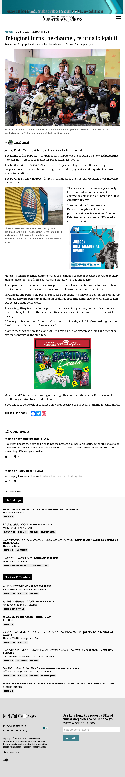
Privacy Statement (14, 725)
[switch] (45, 728)
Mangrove (14, 752)
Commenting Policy (15, 730)
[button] (6, 760)
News (9, 32)
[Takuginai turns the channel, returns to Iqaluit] (62, 88)
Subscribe (71, 738)
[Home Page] (62, 18)
